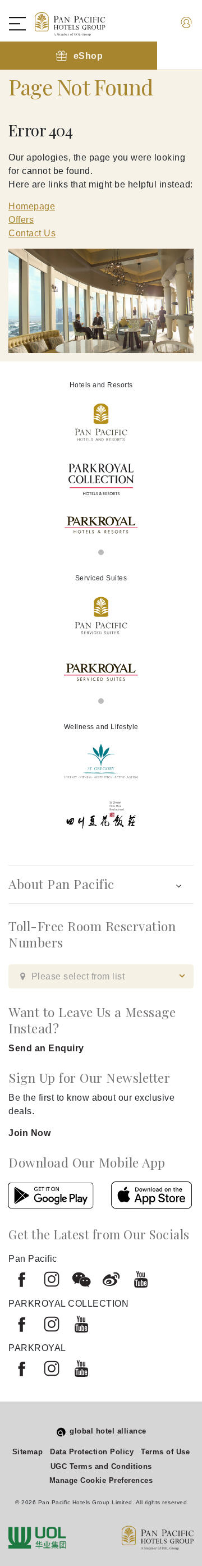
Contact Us (32, 233)
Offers (21, 220)
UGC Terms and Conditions (101, 1466)
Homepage (31, 206)
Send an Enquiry (46, 1048)
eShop (88, 56)
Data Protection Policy (92, 1452)
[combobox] (101, 976)
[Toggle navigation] (23, 23)
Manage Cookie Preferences (101, 1480)
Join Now (29, 1133)
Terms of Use (165, 1452)
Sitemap (27, 1452)
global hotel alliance (108, 1431)
